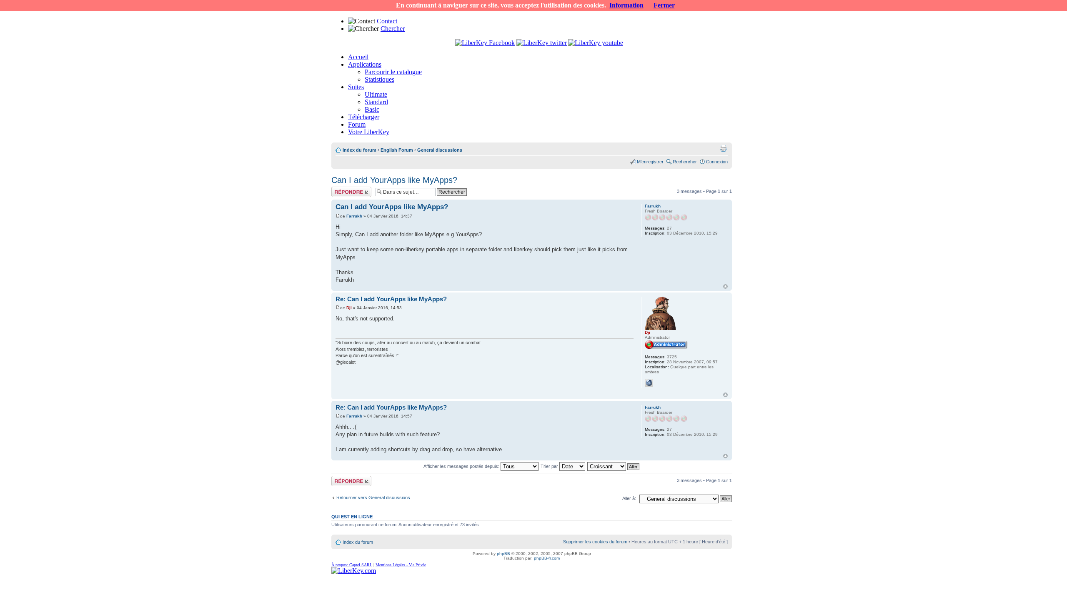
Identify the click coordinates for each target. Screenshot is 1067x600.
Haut (725, 286)
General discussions (439, 150)
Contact (387, 21)
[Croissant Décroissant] (613, 466)
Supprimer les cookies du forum (595, 541)
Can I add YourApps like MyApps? (394, 180)
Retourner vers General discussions (373, 497)
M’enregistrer (650, 161)
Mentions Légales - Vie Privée (401, 564)
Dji (349, 307)
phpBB (503, 553)
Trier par (550, 466)
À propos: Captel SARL (351, 564)
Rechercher (685, 161)
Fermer (664, 5)
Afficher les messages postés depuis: (462, 466)
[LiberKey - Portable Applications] (353, 570)
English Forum (397, 150)
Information (626, 5)
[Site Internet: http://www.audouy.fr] (649, 383)
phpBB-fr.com (547, 558)
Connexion (717, 161)
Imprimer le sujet (723, 148)
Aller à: (629, 498)
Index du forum (359, 150)
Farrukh (354, 216)
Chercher (393, 28)
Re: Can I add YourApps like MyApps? (391, 298)
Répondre (341, 189)
